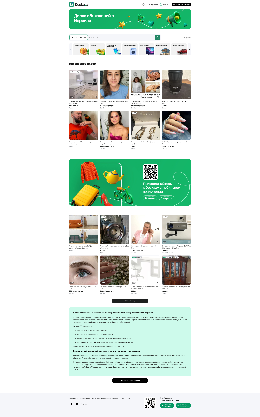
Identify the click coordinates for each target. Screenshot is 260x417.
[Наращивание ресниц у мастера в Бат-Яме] (83, 275)
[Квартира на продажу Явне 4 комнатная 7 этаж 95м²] (83, 89)
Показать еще (130, 301)
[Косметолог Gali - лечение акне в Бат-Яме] (145, 234)
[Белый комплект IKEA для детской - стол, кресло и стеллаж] (145, 275)
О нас (122, 398)
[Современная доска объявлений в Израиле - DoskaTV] (79, 4)
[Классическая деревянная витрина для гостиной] (176, 275)
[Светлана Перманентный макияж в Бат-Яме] (114, 89)
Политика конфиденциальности (105, 398)
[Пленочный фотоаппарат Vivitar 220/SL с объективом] (114, 234)
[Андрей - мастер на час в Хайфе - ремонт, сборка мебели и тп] (83, 233)
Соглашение (85, 398)
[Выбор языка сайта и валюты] (143, 4)
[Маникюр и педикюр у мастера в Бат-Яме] (114, 275)
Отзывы (83, 404)
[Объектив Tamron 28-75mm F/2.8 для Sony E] (176, 89)
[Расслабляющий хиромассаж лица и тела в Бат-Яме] (145, 89)
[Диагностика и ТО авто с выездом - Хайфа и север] (83, 129)
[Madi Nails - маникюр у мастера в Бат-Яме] (176, 130)
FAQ (128, 398)
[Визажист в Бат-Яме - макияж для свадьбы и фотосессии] (114, 130)
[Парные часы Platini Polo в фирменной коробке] (145, 130)
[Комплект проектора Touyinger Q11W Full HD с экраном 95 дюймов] (176, 234)
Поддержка (73, 398)
